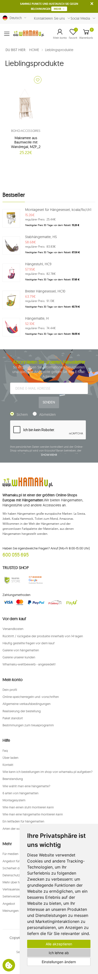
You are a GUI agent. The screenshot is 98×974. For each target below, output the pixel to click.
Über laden (10, 758)
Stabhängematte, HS (41, 237)
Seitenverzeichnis (15, 896)
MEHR (58, 9)
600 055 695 (16, 554)
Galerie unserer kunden (19, 657)
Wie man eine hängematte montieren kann (33, 814)
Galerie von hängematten (21, 650)
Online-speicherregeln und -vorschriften (31, 697)
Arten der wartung (15, 829)
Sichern (22, 414)
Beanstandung (13, 779)
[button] (60, 33)
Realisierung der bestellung (22, 711)
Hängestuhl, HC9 (38, 264)
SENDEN (49, 402)
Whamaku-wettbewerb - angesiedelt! (29, 664)
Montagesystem (14, 800)
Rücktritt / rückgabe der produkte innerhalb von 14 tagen (43, 636)
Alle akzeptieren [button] (59, 944)
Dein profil (10, 690)
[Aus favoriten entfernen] (37, 80)
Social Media (80, 18)
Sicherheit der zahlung (18, 868)
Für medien (10, 854)
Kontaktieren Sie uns (49, 18)
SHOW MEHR (49, 455)
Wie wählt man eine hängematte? (26, 786)
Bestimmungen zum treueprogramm (28, 725)
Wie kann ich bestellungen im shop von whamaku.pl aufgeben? (47, 772)
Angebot (9, 904)
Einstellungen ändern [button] (59, 962)
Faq (5, 750)
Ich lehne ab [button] (59, 953)
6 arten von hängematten (20, 793)
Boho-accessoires (25, 131)
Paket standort (13, 718)
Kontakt (8, 765)
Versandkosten (13, 629)
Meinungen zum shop (18, 911)
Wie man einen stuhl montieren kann (28, 807)
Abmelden (47, 414)
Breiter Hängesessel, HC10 (45, 291)
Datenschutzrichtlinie (17, 875)
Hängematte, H (37, 318)
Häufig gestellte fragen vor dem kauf (29, 643)
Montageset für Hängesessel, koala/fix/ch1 (58, 209)
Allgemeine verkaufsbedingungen (27, 704)
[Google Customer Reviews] (37, 580)
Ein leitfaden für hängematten (23, 821)
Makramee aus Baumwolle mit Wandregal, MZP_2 (25, 142)
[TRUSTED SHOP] (12, 580)
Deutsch (15, 18)
